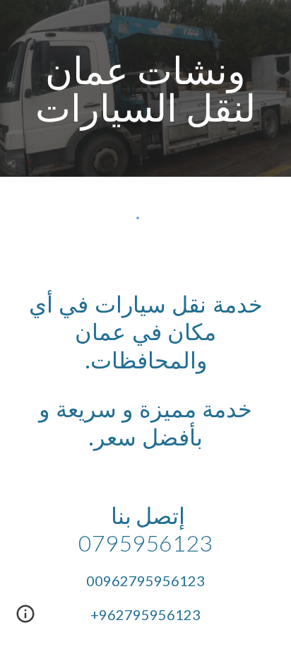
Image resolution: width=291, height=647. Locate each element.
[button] (25, 619)
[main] (145, 88)
